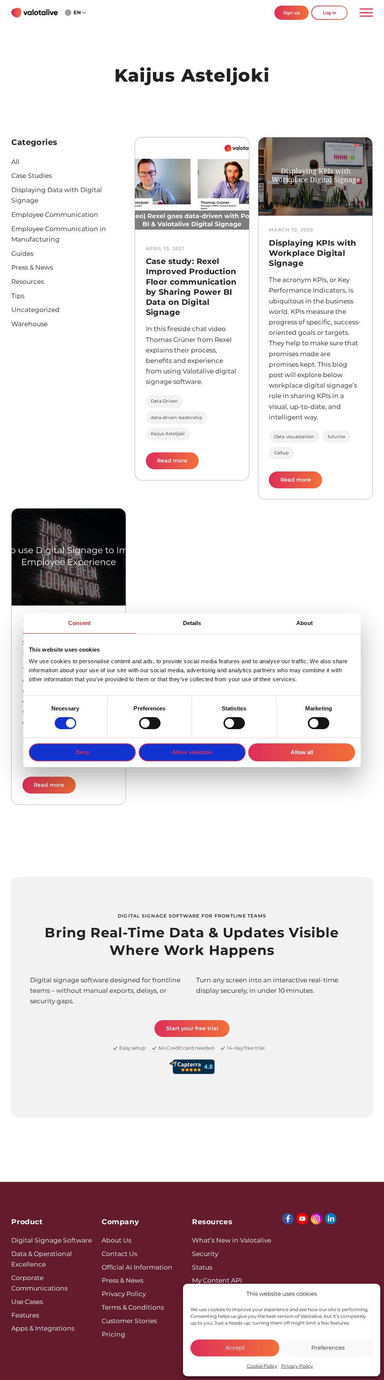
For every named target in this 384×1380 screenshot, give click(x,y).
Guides (22, 253)
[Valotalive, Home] (34, 13)
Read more (178, 463)
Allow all (302, 752)
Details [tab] (192, 623)
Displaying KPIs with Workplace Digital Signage (312, 253)
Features (25, 1315)
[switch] (149, 723)
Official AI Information (137, 1267)
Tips (17, 296)
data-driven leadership (176, 417)
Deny (82, 752)
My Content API (217, 1280)
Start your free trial (192, 1028)
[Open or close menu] (363, 13)
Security (205, 1254)
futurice (337, 436)
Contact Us (119, 1254)
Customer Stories (129, 1321)
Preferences (328, 1347)
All (15, 162)
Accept (235, 1347)
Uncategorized (35, 309)
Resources (27, 281)
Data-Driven (164, 401)
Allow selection (192, 752)
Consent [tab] (79, 623)
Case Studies (31, 175)
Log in (329, 12)
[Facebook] (288, 1218)
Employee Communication (54, 214)
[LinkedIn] (330, 1218)
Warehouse (29, 324)
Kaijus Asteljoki (168, 433)
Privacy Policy (297, 1366)
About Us (116, 1240)
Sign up (291, 12)
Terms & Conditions (133, 1307)
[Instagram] (316, 1218)
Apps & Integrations (42, 1328)
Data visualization (294, 436)
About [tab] (304, 623)
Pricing (113, 1334)
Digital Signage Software (51, 1240)
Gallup (281, 452)
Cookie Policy (262, 1366)
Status (202, 1267)
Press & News (32, 267)
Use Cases (27, 1301)
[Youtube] (302, 1218)
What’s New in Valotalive (231, 1240)
